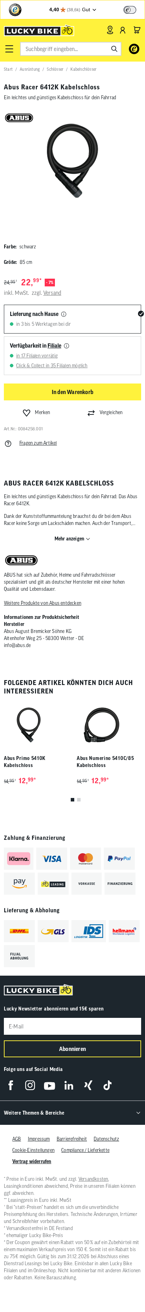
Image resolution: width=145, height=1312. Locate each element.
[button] (9, 49)
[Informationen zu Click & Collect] (66, 346)
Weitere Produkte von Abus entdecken (42, 603)
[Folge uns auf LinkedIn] (69, 1085)
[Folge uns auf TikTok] (107, 1085)
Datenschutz (106, 1139)
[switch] (130, 10)
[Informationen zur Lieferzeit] (64, 314)
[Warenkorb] (137, 30)
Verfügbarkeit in (35, 345)
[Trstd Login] (134, 9)
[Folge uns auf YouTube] (49, 1085)
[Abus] (21, 561)
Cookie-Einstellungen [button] (33, 1150)
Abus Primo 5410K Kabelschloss (24, 761)
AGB (16, 1139)
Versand (52, 293)
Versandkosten (93, 1179)
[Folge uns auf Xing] (88, 1085)
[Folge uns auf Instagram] (30, 1085)
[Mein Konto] (123, 30)
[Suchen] (114, 49)
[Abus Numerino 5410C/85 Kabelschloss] (109, 725)
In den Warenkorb (72, 392)
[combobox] (70, 49)
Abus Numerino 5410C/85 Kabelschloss (105, 761)
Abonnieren (72, 1049)
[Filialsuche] (110, 30)
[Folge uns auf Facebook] (11, 1085)
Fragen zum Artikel (38, 443)
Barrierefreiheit (72, 1139)
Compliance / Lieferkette (85, 1150)
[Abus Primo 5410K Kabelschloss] (36, 725)
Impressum (39, 1139)
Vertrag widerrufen (31, 1161)
